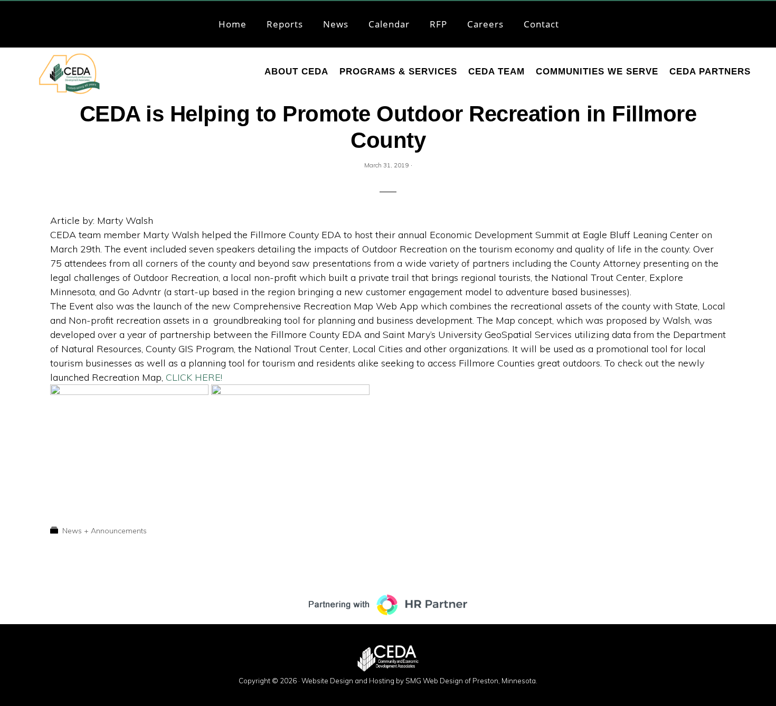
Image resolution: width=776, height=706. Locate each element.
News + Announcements (104, 530)
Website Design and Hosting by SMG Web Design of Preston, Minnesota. (419, 680)
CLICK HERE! (194, 377)
